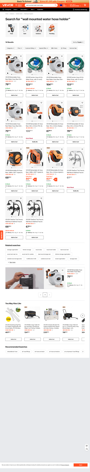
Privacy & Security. (65, 465)
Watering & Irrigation (28, 13)
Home (6, 13)
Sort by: (75, 42)
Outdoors (12, 13)
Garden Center (19, 13)
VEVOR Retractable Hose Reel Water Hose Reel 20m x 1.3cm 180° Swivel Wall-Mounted (74, 272)
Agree (80, 465)
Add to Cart (14, 95)
